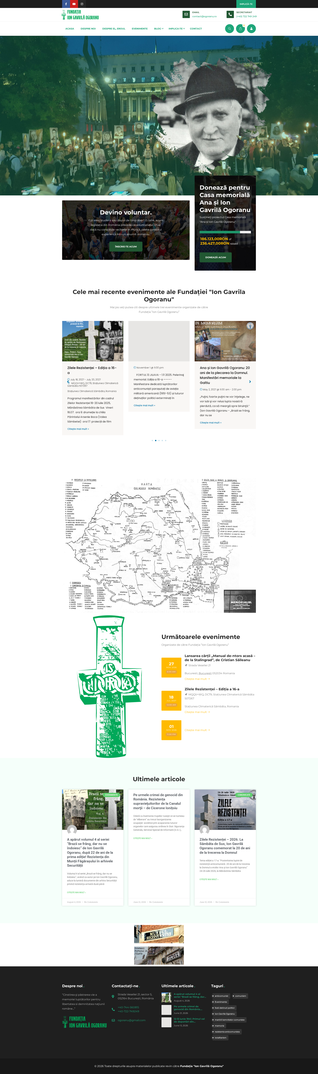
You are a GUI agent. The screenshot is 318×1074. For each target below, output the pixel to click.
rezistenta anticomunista (227, 1031)
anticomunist (221, 996)
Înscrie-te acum (126, 246)
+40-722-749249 (128, 1011)
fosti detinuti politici (225, 1008)
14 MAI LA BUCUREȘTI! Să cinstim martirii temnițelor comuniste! (221, 373)
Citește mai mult (196, 679)
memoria (219, 1025)
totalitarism (220, 1037)
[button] (152, 440)
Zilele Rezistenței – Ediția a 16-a (212, 689)
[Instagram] (82, 4)
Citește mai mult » (78, 405)
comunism (240, 996)
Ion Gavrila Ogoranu (225, 1014)
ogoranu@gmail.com (132, 1020)
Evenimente (221, 1002)
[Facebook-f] (66, 4)
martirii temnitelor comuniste (229, 1020)
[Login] (251, 28)
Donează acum (215, 257)
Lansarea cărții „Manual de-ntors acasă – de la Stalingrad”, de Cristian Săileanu (220, 658)
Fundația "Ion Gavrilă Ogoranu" (202, 1066)
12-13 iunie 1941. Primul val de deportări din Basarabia (189, 1021)
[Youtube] (74, 4)
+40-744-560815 (128, 1007)
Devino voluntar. (126, 212)
